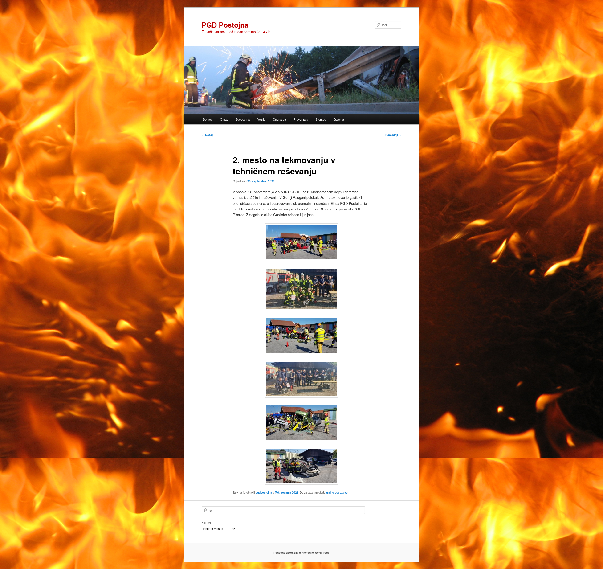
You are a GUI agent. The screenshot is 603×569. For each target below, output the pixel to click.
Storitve (320, 119)
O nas (224, 119)
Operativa (279, 119)
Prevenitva (300, 119)
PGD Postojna (225, 25)
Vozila (261, 119)
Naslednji (393, 135)
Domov (207, 119)
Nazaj (207, 135)
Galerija (339, 119)
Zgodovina (243, 119)
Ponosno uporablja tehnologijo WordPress (301, 552)
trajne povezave (337, 492)
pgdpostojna (264, 492)
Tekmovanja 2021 (286, 492)
